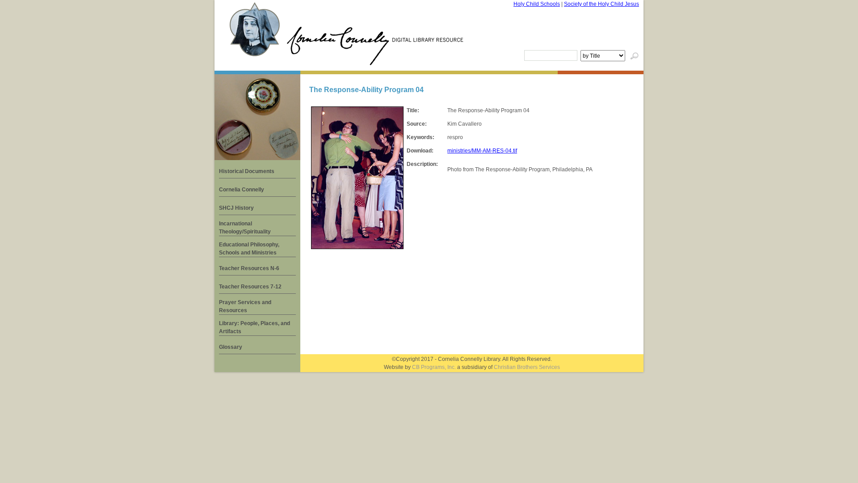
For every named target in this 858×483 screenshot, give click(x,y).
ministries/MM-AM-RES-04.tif (482, 151)
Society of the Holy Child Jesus (601, 4)
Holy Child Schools (536, 4)
